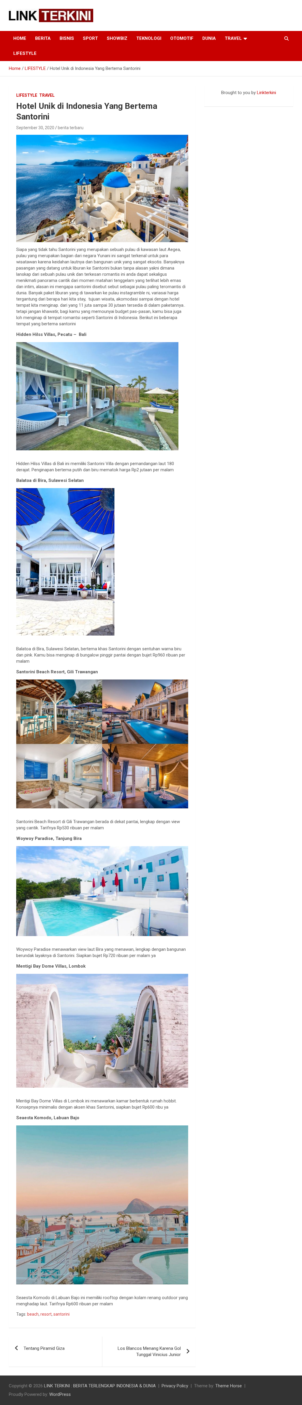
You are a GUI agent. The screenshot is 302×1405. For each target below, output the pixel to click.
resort (46, 1314)
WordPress (60, 1394)
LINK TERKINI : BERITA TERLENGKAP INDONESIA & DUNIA (100, 1385)
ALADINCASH (222, 98)
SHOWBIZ (117, 38)
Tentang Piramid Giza (44, 1348)
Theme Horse (228, 1385)
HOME (19, 38)
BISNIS (67, 38)
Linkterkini (266, 92)
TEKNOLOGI (148, 38)
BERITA (43, 38)
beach (33, 1314)
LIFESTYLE (25, 53)
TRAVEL (233, 38)
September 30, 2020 (35, 127)
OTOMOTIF (181, 38)
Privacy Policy (175, 1385)
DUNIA (209, 38)
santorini (61, 1314)
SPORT (90, 38)
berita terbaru (70, 127)
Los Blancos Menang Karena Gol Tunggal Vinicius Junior (149, 1351)
